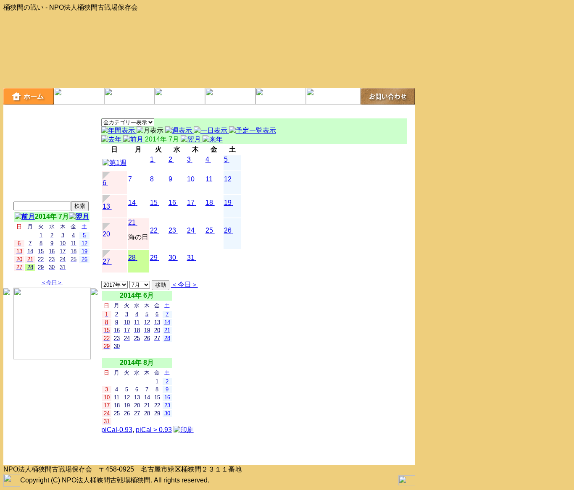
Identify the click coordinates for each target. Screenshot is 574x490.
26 (228, 230)
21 (132, 222)
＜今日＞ (52, 282)
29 (154, 257)
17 (191, 202)
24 (191, 230)
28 (132, 257)
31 (191, 257)
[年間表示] (119, 130)
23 (172, 230)
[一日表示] (211, 130)
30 (172, 257)
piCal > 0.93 (154, 429)
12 (228, 179)
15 (154, 202)
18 (209, 202)
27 (106, 261)
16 (172, 202)
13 (106, 206)
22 (154, 230)
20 (106, 234)
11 (209, 179)
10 (191, 179)
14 (132, 202)
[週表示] (179, 130)
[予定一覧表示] (252, 130)
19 (228, 202)
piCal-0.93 (116, 429)
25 (209, 230)
